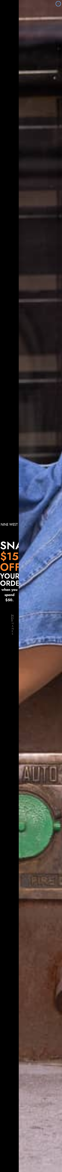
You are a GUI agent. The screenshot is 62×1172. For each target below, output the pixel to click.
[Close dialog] (58, 3)
